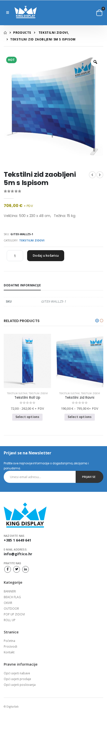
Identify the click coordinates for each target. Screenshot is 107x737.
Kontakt (9, 652)
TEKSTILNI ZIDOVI (53, 32)
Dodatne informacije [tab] (22, 285)
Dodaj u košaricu (46, 255)
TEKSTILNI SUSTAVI (17, 393)
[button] (99, 12)
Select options (27, 417)
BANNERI (10, 591)
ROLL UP (9, 620)
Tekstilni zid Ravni (79, 397)
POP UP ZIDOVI (14, 614)
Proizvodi (10, 646)
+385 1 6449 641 (17, 540)
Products (22, 32)
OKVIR (8, 603)
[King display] (25, 13)
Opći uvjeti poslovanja (20, 685)
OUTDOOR (11, 608)
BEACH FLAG (12, 597)
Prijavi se (89, 477)
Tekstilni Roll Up (27, 397)
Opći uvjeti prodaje (17, 679)
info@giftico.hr (18, 554)
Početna (9, 641)
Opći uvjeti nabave (17, 673)
